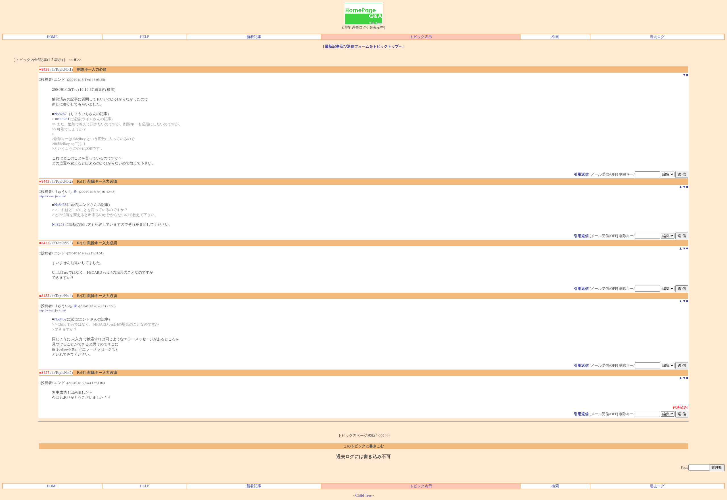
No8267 (60, 114)
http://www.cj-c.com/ (52, 196)
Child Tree (363, 495)
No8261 (63, 119)
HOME (52, 37)
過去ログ (657, 37)
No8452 (60, 319)
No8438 (60, 204)
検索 (555, 37)
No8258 (58, 224)
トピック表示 (421, 37)
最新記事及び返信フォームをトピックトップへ (363, 46)
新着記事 (253, 37)
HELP (144, 37)
